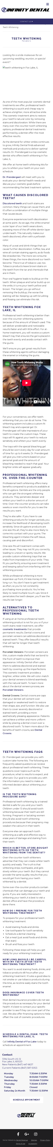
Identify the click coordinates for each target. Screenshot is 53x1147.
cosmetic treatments (15, 629)
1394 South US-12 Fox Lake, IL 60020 (12, 1060)
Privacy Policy (45, 1140)
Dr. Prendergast (12, 177)
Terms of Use (20, 1144)
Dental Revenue (22, 1140)
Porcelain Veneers (13, 690)
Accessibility (32, 1144)
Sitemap (34, 1140)
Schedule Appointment (26, 1100)
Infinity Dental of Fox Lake (22, 1041)
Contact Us (26, 21)
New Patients (17, 1064)
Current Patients (19, 1068)
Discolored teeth (12, 203)
